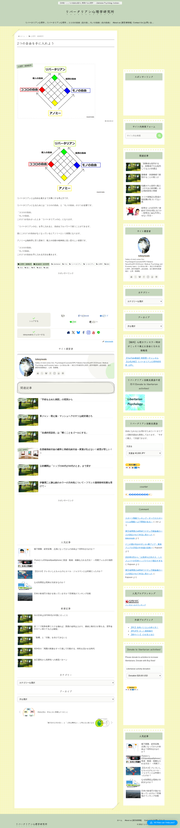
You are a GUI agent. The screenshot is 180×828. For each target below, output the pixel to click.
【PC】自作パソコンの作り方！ (144, 627)
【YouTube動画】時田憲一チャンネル (142, 358)
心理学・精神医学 (26, 264)
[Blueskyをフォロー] (78, 332)
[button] (94, 322)
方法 (21, 268)
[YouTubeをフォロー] (94, 332)
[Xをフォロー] (73, 332)
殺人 (28, 268)
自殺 (47, 268)
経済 (40, 268)
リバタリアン (89, 264)
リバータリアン (76, 264)
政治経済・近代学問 (42, 264)
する (65, 264)
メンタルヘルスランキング (135, 605)
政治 (107, 264)
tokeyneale (41, 359)
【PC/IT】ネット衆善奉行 (141, 631)
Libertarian (56, 264)
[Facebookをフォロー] (83, 332)
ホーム (119, 820)
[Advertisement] (65, 54)
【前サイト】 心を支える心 (142, 635)
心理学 (100, 264)
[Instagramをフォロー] (88, 332)
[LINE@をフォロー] (98, 332)
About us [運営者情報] (133, 820)
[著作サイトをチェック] (68, 332)
